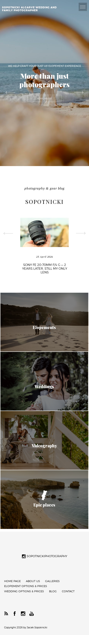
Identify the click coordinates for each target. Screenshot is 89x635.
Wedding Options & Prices (24, 591)
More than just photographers (44, 80)
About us (33, 581)
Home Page (12, 581)
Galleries (52, 581)
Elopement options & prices (25, 586)
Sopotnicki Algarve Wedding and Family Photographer (29, 9)
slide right (44, 98)
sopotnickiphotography (47, 556)
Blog (53, 591)
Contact (68, 591)
